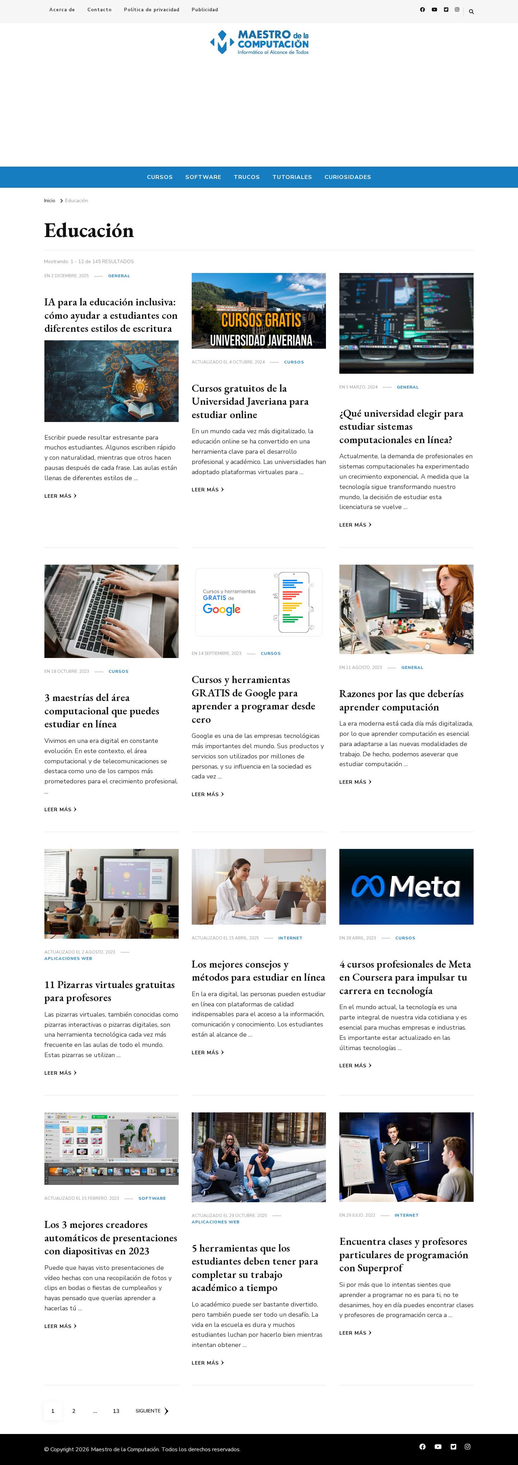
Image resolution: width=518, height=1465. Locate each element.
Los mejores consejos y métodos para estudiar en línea (258, 970)
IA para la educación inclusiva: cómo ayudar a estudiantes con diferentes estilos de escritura (111, 315)
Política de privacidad (151, 10)
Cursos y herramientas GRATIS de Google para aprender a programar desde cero (253, 699)
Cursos (160, 177)
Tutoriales (292, 177)
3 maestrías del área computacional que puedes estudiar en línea (101, 710)
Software (203, 177)
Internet (290, 938)
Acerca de (62, 10)
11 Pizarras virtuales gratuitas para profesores (109, 991)
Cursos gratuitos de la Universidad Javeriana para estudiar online (250, 401)
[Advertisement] (259, 113)
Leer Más (58, 496)
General (119, 276)
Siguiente (148, 1411)
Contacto (99, 10)
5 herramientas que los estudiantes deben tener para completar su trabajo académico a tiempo (255, 1268)
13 (118, 1411)
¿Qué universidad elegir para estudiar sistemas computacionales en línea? (401, 426)
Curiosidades (348, 177)
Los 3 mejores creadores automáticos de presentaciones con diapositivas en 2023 (110, 1237)
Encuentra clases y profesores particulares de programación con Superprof (403, 1254)
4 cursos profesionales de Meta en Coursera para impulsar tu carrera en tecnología (405, 977)
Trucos (247, 177)
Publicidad (205, 10)
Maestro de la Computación (125, 1449)
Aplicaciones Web (68, 958)
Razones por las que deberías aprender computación (401, 700)
